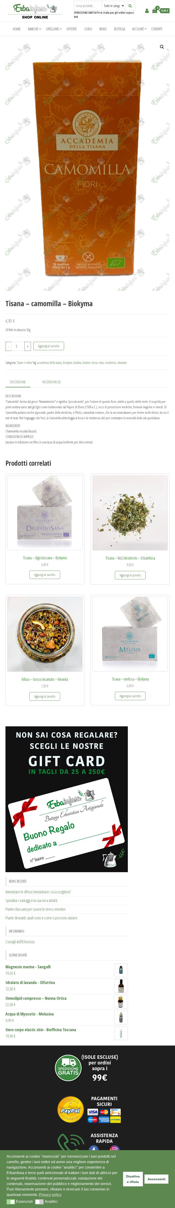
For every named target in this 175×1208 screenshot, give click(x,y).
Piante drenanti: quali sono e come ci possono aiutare (41, 917)
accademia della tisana (49, 362)
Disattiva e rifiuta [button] (133, 1179)
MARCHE (33, 28)
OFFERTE (72, 28)
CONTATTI (156, 28)
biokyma (67, 362)
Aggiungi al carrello (48, 346)
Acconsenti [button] (156, 1179)
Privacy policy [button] (50, 1195)
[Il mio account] (147, 10)
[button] (162, 47)
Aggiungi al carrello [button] (44, 574)
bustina (77, 362)
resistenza (110, 362)
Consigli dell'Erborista (19, 941)
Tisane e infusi (24, 362)
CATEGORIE (52, 28)
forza (94, 362)
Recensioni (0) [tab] (51, 382)
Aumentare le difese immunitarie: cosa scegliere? (38, 891)
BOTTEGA (119, 28)
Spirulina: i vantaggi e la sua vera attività (31, 900)
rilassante (122, 362)
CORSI (88, 28)
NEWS (103, 28)
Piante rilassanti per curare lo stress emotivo (35, 909)
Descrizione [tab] (18, 382)
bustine (86, 362)
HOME (17, 28)
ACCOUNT (138, 28)
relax (101, 362)
